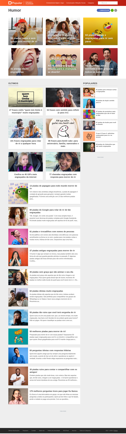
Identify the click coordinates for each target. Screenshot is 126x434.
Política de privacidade (54, 430)
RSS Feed (66, 430)
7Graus (116, 430)
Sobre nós (41, 430)
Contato (34, 430)
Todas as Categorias (85, 430)
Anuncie (74, 430)
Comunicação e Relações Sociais (76, 3)
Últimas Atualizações (13, 430)
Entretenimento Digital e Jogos (55, 3)
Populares (25, 430)
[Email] (115, 10)
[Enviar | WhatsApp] (112, 10)
